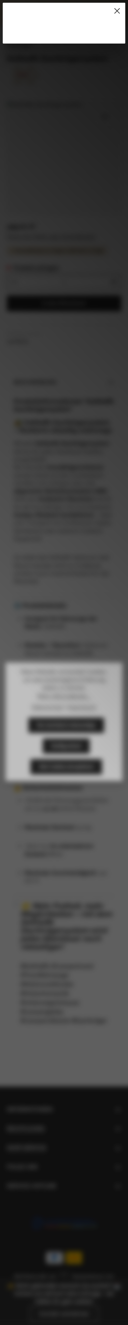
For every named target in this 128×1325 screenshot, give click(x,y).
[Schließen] (117, 10)
